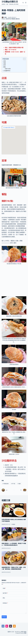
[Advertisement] (14, 280)
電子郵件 (5, 593)
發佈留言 (4, 617)
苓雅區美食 (13, 18)
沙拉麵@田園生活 (10, 1)
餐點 (4, 67)
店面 (4, 61)
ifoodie (3, 18)
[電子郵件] (10, 626)
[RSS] (14, 626)
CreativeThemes (20, 633)
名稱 (4, 588)
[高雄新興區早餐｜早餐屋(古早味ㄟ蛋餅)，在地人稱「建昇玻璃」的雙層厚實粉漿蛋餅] (14, 558)
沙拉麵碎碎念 (6, 70)
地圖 (4, 63)
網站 (4, 598)
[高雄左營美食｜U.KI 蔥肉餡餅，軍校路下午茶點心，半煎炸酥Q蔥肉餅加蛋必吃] (14, 534)
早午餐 (13, 483)
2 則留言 (13, 524)
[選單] (25, 2)
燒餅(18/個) (8, 68)
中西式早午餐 (8, 18)
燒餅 (19, 483)
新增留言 (5, 603)
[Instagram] (6, 626)
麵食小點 (17, 18)
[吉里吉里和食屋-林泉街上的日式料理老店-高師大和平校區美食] (14, 510)
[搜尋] (23, 2)
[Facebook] (3, 626)
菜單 (4, 65)
